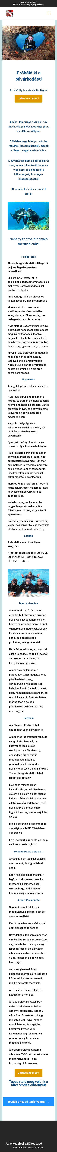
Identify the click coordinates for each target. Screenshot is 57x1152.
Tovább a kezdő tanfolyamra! (26, 1101)
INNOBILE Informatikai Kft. (28, 1147)
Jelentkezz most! (28, 98)
